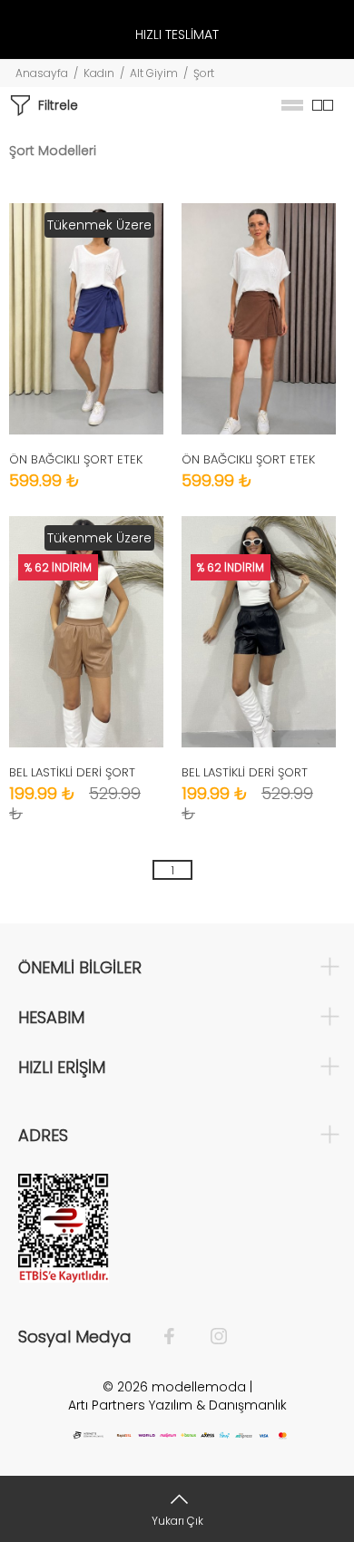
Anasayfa (41, 73)
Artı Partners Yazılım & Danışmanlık (177, 1405)
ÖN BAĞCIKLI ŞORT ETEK (76, 459)
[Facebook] (178, 1337)
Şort (203, 73)
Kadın (99, 73)
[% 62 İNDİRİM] (259, 630)
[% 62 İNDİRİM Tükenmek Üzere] (86, 630)
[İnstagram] (209, 1337)
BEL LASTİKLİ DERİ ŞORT (72, 772)
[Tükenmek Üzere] (86, 317)
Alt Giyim (154, 73)
